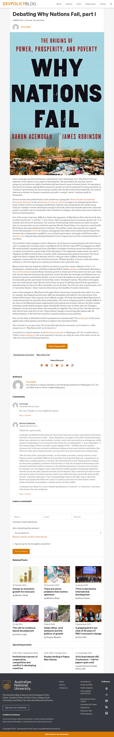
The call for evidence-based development (24, 629)
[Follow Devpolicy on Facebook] (106, 700)
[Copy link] (72, 365)
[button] (111, 4)
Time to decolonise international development (85, 591)
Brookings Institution (55, 332)
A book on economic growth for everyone (24, 590)
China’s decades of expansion (82, 199)
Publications (91, 4)
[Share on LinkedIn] (41, 365)
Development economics (23, 355)
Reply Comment (25, 415)
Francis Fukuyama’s (21, 272)
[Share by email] (67, 365)
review (35, 231)
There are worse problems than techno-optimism (56, 591)
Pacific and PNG (86, 685)
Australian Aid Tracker (88, 704)
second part (83, 318)
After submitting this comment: (26, 528)
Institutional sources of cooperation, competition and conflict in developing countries (25, 662)
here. (54, 328)
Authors (69, 4)
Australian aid (85, 682)
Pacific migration (86, 688)
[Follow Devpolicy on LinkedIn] (106, 688)
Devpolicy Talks (86, 711)
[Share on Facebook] (46, 365)
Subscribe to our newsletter (57, 734)
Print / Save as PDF (57, 346)
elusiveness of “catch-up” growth (51, 202)
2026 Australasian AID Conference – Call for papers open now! (87, 659)
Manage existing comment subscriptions (30, 537)
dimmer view (18, 236)
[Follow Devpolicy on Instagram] (106, 694)
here (88, 325)
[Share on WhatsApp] (62, 365)
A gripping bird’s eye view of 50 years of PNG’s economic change (88, 630)
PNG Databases (86, 714)
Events (103, 4)
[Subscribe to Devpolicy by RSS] (106, 707)
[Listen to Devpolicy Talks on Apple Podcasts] (106, 713)
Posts (79, 4)
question (73, 269)
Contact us (63, 688)
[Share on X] (51, 365)
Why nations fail (43, 355)
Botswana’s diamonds (22, 202)
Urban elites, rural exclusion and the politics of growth (53, 630)
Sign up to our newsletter (16, 707)
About (58, 4)
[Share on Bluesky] (57, 365)
